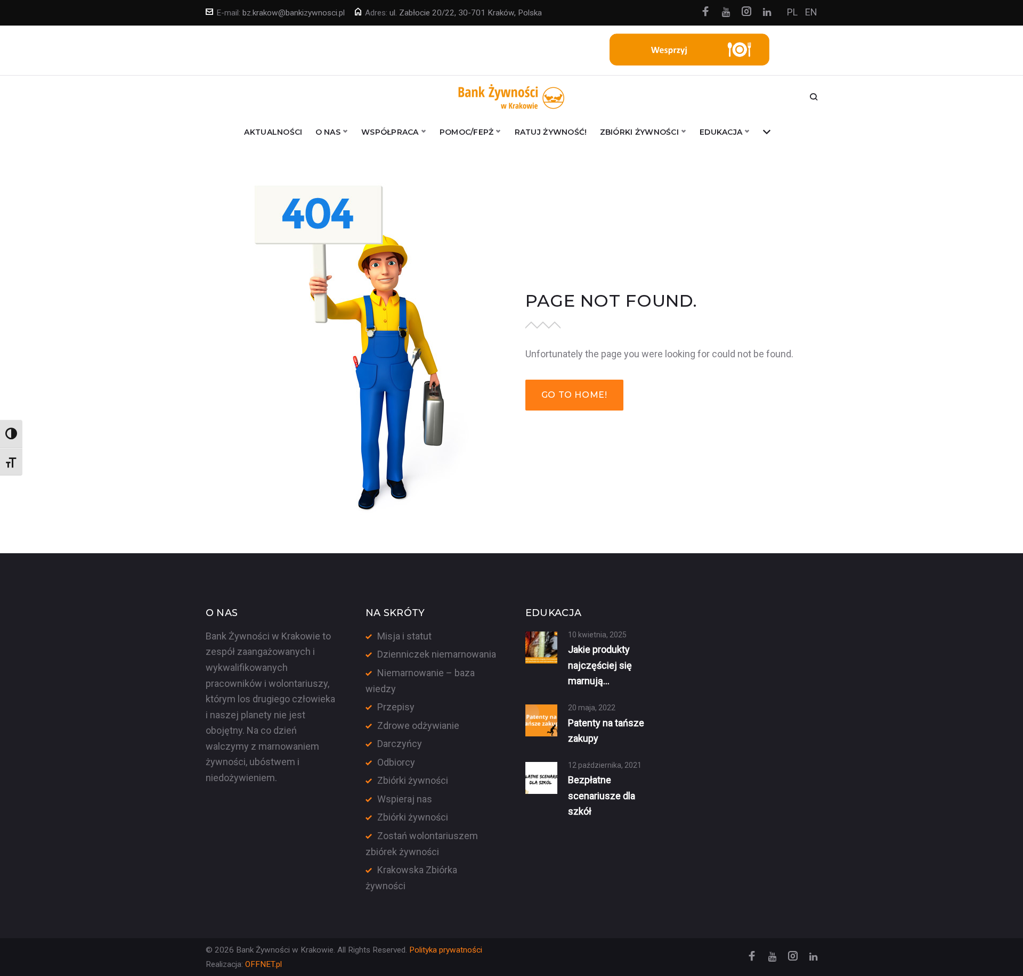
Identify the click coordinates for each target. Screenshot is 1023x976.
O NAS (327, 132)
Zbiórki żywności (412, 780)
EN (811, 12)
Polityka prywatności (445, 950)
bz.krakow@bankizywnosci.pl (293, 13)
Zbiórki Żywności (639, 132)
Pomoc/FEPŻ (467, 132)
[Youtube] (726, 12)
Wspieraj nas (404, 799)
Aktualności (273, 132)
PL (792, 12)
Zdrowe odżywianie (418, 725)
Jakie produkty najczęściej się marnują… (600, 665)
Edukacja (721, 132)
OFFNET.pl (263, 964)
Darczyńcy (399, 743)
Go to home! (574, 395)
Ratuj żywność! (551, 132)
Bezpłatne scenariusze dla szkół (601, 795)
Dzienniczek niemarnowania (436, 654)
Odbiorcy (396, 762)
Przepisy (396, 706)
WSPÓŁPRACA (390, 132)
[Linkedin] (767, 12)
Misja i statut (404, 636)
